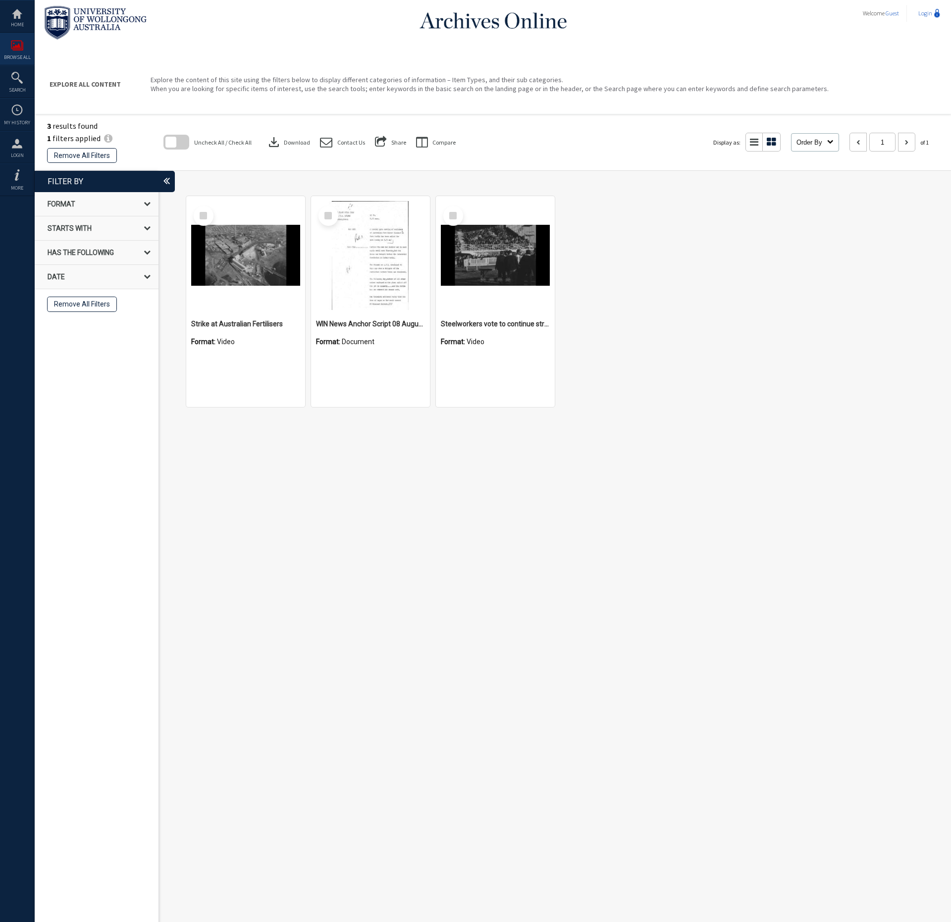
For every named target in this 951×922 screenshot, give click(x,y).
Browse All (17, 57)
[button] (342, 142)
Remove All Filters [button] (82, 155)
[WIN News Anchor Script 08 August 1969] (370, 255)
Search (17, 90)
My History (17, 122)
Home (17, 24)
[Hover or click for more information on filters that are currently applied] (108, 138)
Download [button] (288, 142)
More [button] (17, 188)
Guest (892, 13)
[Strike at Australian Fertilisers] (245, 255)
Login (17, 155)
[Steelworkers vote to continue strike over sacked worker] (495, 255)
